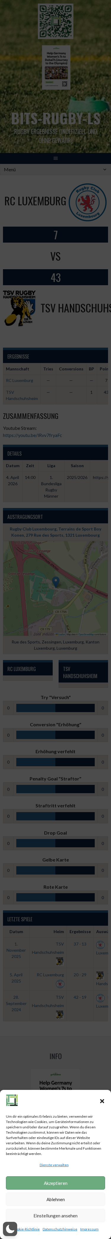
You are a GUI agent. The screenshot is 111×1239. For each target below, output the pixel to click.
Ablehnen (55, 1199)
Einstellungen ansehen (55, 1215)
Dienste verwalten (54, 1165)
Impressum (89, 1229)
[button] (102, 1101)
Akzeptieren (55, 1183)
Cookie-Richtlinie (26, 1229)
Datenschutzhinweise (60, 1229)
